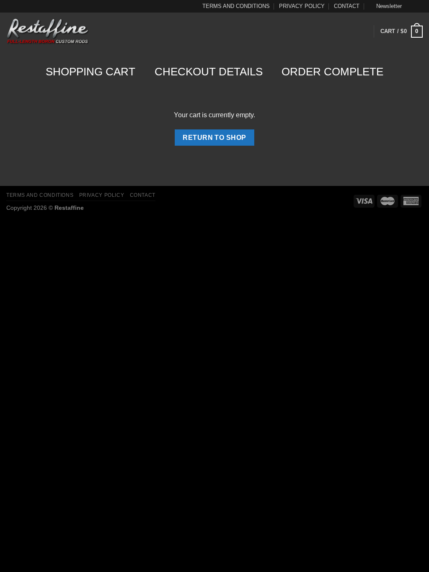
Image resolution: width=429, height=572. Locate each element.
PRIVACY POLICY (302, 6)
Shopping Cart (90, 71)
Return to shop (214, 137)
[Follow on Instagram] (418, 6)
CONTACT (346, 6)
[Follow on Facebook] (410, 6)
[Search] (106, 31)
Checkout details (209, 71)
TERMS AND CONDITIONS (236, 6)
